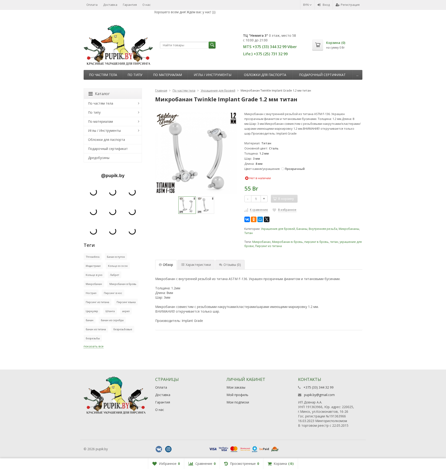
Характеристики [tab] (198, 264)
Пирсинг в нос (113, 293)
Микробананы (349, 229)
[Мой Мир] (260, 219)
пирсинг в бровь (316, 242)
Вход (326, 5)
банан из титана (96, 329)
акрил (126, 311)
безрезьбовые (122, 329)
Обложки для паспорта (265, 75)
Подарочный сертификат (322, 75)
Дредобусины (98, 157)
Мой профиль (237, 395)
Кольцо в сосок (118, 266)
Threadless (92, 256)
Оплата (92, 5)
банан (89, 320)
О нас (146, 5)
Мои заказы (235, 387)
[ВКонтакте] (247, 219)
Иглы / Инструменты (212, 75)
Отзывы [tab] (232, 264)
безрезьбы (93, 338)
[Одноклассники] (253, 219)
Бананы (301, 229)
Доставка (110, 5)
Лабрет (114, 275)
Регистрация (350, 5)
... (357, 75)
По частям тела (103, 75)
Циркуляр (92, 311)
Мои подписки (237, 402)
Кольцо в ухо (94, 275)
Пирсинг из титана (268, 246)
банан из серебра (112, 320)
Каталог (102, 93)
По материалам (167, 75)
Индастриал (93, 266)
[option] (187, 205)
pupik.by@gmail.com (319, 395)
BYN (306, 5)
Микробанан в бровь (287, 242)
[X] (266, 219)
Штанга (110, 311)
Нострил (91, 293)
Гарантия (130, 5)
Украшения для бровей (278, 229)
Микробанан (261, 242)
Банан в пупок (116, 256)
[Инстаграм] (168, 449)
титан (334, 242)
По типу (135, 75)
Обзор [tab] (168, 264)
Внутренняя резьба (323, 229)
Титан (248, 233)
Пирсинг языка (126, 302)
